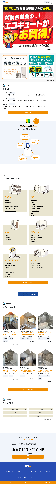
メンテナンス (34, 239)
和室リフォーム (35, 235)
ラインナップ (14, 471)
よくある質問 (49, 471)
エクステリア (8, 274)
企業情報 (28, 477)
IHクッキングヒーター (10, 209)
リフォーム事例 (21, 471)
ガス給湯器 (34, 215)
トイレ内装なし (10, 237)
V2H (6, 270)
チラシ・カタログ (29, 471)
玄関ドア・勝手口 (9, 272)
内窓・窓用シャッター (36, 237)
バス (33, 202)
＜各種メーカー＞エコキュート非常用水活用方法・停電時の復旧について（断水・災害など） (26, 101)
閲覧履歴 (47, 2)
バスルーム (34, 200)
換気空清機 (34, 242)
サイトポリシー (34, 477)
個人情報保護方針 (22, 477)
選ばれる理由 (7, 471)
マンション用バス (35, 265)
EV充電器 (7, 268)
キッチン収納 (8, 202)
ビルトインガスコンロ (10, 211)
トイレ (6, 235)
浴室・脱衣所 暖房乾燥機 (37, 206)
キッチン (7, 200)
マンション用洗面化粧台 (37, 268)
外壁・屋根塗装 (8, 263)
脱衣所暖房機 (35, 211)
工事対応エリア (37, 471)
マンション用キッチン (36, 263)
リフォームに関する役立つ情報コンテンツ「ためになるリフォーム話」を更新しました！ (25, 95)
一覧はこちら (49, 49)
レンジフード (8, 204)
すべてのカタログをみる (46, 419)
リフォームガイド (28, 125)
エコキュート (34, 213)
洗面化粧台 (34, 204)
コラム (43, 471)
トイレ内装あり (10, 239)
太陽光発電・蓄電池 (10, 265)
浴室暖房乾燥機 (36, 209)
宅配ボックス (8, 276)
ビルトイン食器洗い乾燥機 (11, 206)
